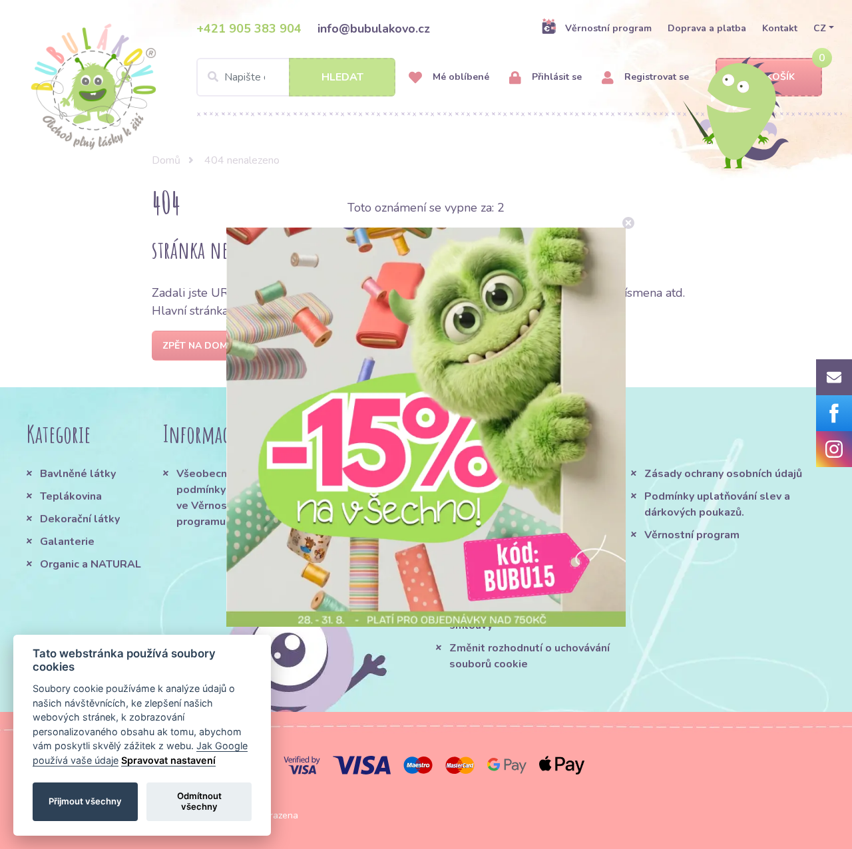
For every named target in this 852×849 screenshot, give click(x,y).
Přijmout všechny (85, 801)
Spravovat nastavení (168, 760)
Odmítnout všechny (199, 801)
